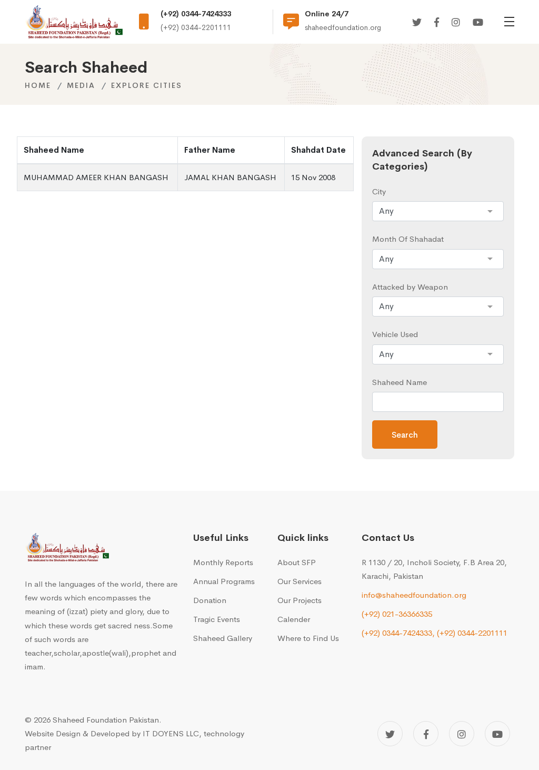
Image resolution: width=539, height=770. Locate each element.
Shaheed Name (399, 382)
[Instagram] (455, 23)
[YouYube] (477, 23)
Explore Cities (146, 85)
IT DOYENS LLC (171, 733)
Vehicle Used (395, 334)
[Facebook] (436, 23)
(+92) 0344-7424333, (398, 633)
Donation (209, 600)
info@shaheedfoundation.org (414, 595)
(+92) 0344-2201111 (472, 633)
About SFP (296, 562)
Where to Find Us (308, 638)
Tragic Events (216, 619)
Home (38, 85)
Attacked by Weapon (410, 287)
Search (405, 435)
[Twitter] (417, 23)
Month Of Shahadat (408, 239)
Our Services (299, 581)
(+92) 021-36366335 (397, 614)
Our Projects (299, 600)
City (379, 191)
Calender (293, 619)
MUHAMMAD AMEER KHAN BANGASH (96, 177)
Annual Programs (224, 581)
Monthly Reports (223, 562)
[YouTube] (497, 733)
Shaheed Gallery (222, 638)
